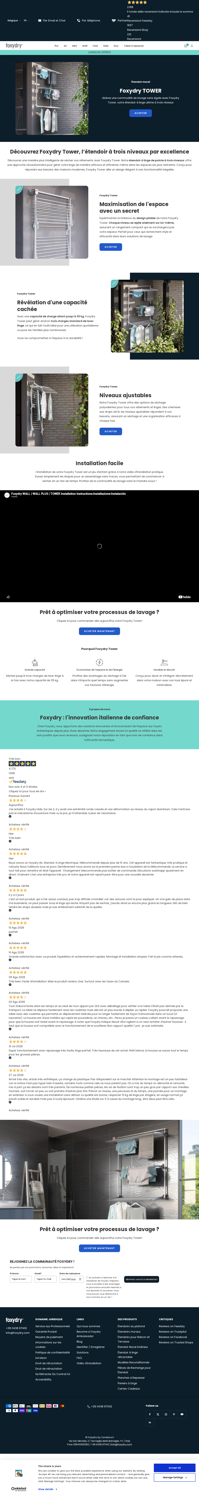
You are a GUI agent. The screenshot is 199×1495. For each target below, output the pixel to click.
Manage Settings (173, 1477)
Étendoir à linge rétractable (128, 1355)
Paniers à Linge (127, 1383)
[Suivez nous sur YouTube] (182, 1414)
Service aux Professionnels (52, 1326)
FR (25, 20)
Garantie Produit (46, 1331)
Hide (105, 46)
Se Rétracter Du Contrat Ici (52, 1374)
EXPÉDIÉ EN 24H (99, 52)
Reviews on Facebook (173, 1337)
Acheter (140, 113)
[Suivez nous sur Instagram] (166, 1414)
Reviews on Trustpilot (173, 1331)
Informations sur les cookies (48, 1345)
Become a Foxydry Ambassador (89, 1334)
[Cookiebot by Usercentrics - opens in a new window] (19, 1489)
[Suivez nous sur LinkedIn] (150, 1422)
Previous (14, 796)
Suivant (25, 796)
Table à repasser (134, 46)
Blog (79, 1341)
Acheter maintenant (99, 631)
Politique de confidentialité (52, 1352)
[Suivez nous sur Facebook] (150, 1414)
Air (65, 46)
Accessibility (43, 1379)
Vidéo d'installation (89, 1363)
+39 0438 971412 (16, 1328)
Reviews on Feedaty (172, 1326)
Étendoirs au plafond (131, 1326)
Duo (116, 46)
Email (38, 1273)
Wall (84, 46)
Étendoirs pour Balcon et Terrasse (134, 1339)
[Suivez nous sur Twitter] (158, 1414)
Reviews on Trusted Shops (176, 1342)
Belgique (13, 20)
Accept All (175, 1467)
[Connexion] (192, 46)
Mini (74, 46)
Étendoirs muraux (129, 1331)
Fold (95, 46)
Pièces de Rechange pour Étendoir (134, 1370)
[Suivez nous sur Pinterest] (174, 1414)
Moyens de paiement (49, 1337)
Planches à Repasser (131, 1378)
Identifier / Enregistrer (91, 1347)
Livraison (41, 1358)
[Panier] (185, 45)
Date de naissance (69, 1273)
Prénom (14, 1273)
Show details (45, 1489)
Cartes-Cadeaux (129, 1388)
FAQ (79, 1358)
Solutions (83, 1352)
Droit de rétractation (48, 1363)
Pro (56, 46)
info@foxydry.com (18, 1333)
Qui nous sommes (88, 1326)
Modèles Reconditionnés (133, 1362)
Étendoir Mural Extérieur (133, 1347)
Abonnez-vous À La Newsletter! (141, 1279)
